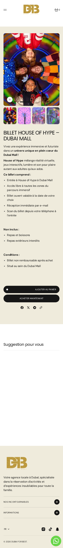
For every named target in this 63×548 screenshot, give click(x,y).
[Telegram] (34, 307)
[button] (6, 10)
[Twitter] (28, 307)
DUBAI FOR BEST (19, 541)
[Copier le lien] (41, 307)
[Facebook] (22, 307)
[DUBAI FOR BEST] (31, 10)
